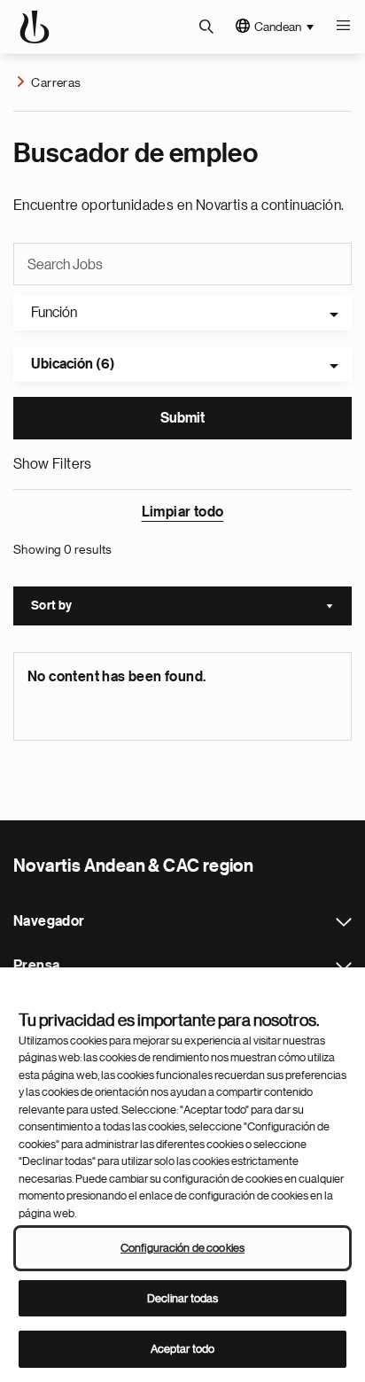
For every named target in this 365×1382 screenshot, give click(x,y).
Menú (343, 26)
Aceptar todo (183, 1349)
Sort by (191, 608)
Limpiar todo (183, 512)
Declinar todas (183, 1298)
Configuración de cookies (182, 1248)
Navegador (344, 922)
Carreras (56, 82)
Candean (277, 26)
